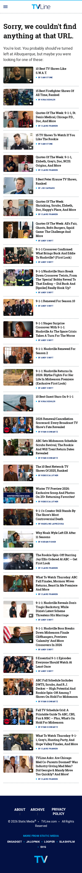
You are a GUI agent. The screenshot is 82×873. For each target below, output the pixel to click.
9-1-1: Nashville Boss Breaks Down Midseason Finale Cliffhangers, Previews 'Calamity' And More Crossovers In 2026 (55, 636)
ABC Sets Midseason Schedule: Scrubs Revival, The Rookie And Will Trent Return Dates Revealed (56, 447)
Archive (37, 809)
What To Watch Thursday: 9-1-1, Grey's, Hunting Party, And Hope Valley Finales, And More (57, 740)
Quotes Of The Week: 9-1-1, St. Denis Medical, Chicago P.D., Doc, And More (56, 117)
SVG (43, 847)
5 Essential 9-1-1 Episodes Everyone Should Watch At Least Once (54, 662)
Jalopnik (33, 842)
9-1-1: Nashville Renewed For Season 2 (55, 351)
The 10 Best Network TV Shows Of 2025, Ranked (52, 469)
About (19, 809)
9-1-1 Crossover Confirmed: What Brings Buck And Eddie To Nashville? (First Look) (55, 253)
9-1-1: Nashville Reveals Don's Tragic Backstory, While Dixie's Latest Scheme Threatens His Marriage (56, 609)
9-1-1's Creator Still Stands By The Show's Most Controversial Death (55, 515)
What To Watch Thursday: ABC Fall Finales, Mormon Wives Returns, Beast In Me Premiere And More (56, 583)
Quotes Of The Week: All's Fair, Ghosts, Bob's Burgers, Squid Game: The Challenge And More (56, 229)
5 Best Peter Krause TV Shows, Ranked (56, 181)
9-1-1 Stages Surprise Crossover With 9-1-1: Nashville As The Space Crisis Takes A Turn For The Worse (56, 329)
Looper (49, 842)
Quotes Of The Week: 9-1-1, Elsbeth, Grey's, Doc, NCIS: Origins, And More (54, 161)
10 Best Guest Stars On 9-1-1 (54, 397)
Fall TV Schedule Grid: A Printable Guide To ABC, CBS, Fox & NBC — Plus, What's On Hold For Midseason (55, 716)
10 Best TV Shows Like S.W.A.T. (51, 71)
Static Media (26, 821)
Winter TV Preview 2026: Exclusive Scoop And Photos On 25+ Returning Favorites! (55, 493)
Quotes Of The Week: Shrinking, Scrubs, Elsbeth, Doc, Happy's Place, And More (56, 205)
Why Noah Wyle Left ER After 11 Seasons (56, 535)
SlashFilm (67, 842)
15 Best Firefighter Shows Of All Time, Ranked (55, 93)
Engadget (14, 842)
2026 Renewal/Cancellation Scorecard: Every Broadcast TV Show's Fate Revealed (57, 423)
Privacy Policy (59, 811)
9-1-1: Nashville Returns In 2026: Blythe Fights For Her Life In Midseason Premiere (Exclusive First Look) (55, 377)
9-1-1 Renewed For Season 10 (55, 301)
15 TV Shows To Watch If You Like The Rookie (55, 137)
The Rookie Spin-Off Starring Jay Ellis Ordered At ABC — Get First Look (56, 559)
